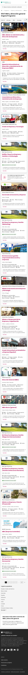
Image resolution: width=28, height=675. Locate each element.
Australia (3, 593)
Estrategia (19, 20)
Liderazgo (8, 20)
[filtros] (26, 20)
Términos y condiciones (5, 671)
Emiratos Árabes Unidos (7, 608)
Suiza (2, 606)
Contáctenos (3, 665)
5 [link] (16, 582)
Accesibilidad (22, 671)
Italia (2, 601)
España (3, 595)
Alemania (3, 597)
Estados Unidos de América (7, 589)
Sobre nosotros (4, 660)
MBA (14, 20)
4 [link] (13, 582)
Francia (3, 599)
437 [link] (22, 582)
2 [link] (8, 582)
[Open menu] (26, 2)
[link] (25, 582)
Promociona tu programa (6, 662)
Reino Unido (4, 591)
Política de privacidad (15, 671)
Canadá (3, 604)
